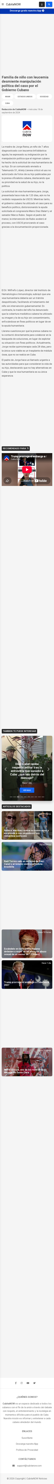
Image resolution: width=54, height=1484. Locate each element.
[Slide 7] (32, 797)
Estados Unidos (25, 97)
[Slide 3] (18, 797)
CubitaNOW (13, 4)
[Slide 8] (36, 797)
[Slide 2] (14, 797)
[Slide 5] (25, 797)
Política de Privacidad (27, 1450)
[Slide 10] (43, 797)
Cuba (7, 103)
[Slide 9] (39, 797)
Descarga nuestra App (27, 1443)
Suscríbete (27, 1438)
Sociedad (44, 97)
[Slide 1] (11, 797)
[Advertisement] (27, 44)
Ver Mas (27, 790)
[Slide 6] (29, 797)
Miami (7, 97)
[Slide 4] (21, 797)
